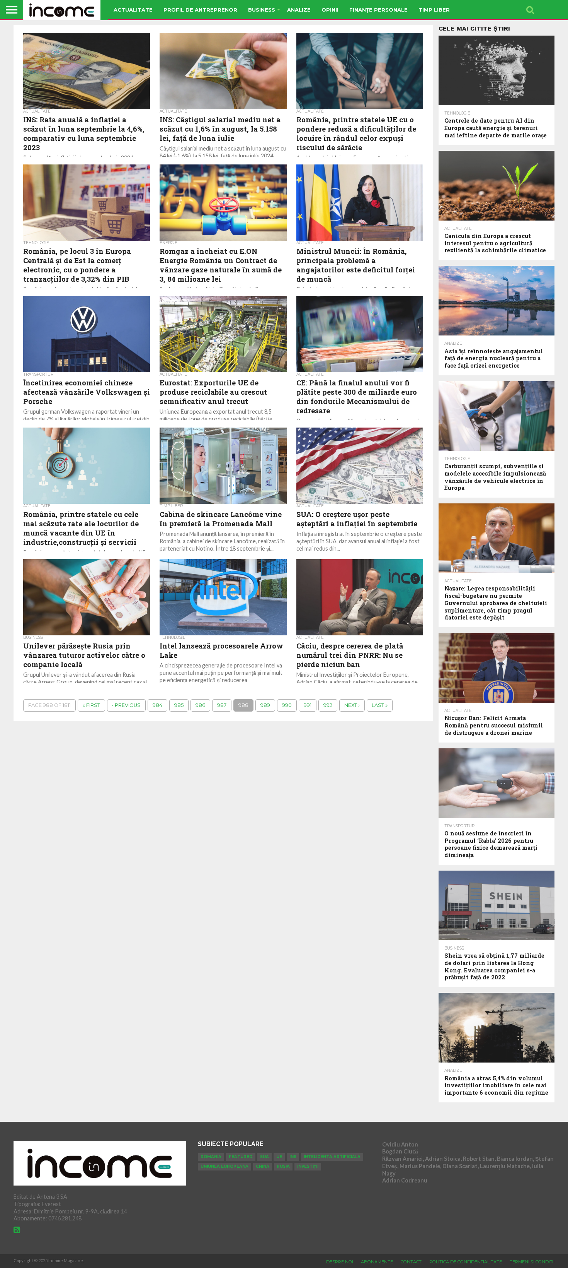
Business (261, 10)
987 (221, 705)
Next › (352, 705)
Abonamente (377, 1262)
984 (157, 705)
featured (241, 1156)
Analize (299, 10)
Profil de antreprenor (200, 10)
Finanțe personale (378, 10)
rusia (283, 1166)
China (262, 1166)
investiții (307, 1166)
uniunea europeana (224, 1166)
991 (307, 705)
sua (264, 1156)
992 (327, 705)
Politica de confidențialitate (465, 1262)
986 (200, 705)
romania (211, 1156)
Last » (380, 705)
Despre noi (339, 1262)
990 (287, 705)
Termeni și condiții (532, 1262)
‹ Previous (126, 705)
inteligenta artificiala (332, 1156)
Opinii (329, 10)
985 (179, 705)
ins (292, 1156)
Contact (411, 1262)
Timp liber (434, 10)
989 (265, 705)
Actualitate (133, 10)
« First (91, 705)
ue (279, 1156)
